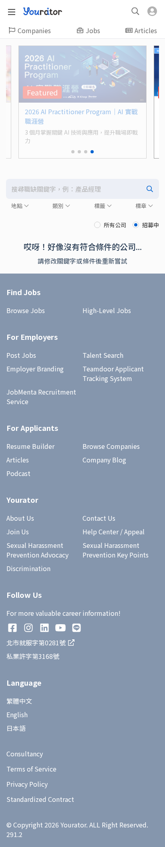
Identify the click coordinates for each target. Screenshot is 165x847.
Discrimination (28, 568)
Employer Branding (35, 368)
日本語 (16, 728)
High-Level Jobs (106, 310)
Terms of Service (31, 769)
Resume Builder (30, 446)
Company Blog (104, 459)
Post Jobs (21, 355)
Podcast (18, 473)
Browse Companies (111, 446)
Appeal (134, 531)
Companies (34, 30)
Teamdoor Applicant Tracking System (113, 373)
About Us (20, 518)
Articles (146, 30)
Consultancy (24, 753)
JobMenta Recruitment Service (41, 396)
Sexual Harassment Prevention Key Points (115, 549)
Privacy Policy (27, 784)
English (17, 714)
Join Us (17, 531)
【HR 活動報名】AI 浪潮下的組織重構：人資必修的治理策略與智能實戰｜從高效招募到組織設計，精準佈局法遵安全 (83, 121)
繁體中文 (19, 701)
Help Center (100, 531)
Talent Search (102, 355)
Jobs (93, 30)
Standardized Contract (40, 799)
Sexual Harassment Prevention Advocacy (37, 549)
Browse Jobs (25, 310)
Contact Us (98, 518)
